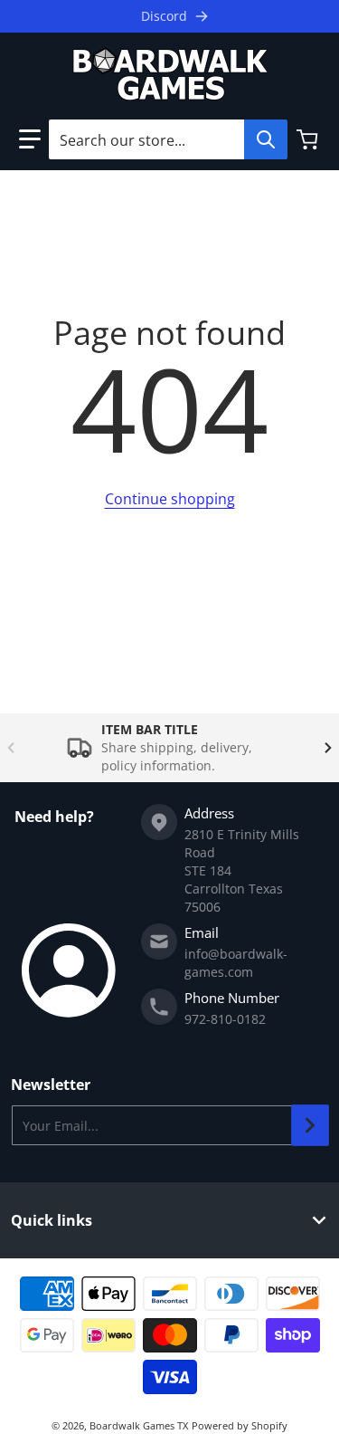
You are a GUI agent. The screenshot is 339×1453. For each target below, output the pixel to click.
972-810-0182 (225, 1019)
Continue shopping (170, 499)
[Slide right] (328, 747)
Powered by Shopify (239, 1425)
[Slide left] (11, 747)
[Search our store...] (265, 139)
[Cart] (309, 139)
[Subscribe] (310, 1125)
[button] (30, 139)
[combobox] (168, 139)
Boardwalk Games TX (138, 1425)
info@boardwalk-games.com (235, 962)
